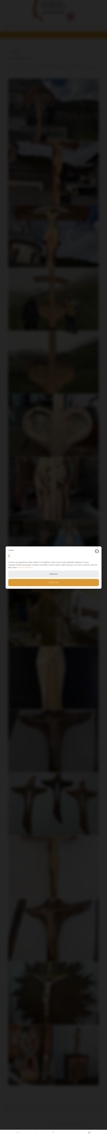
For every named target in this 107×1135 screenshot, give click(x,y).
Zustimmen (53, 582)
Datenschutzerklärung (25, 567)
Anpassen (53, 574)
